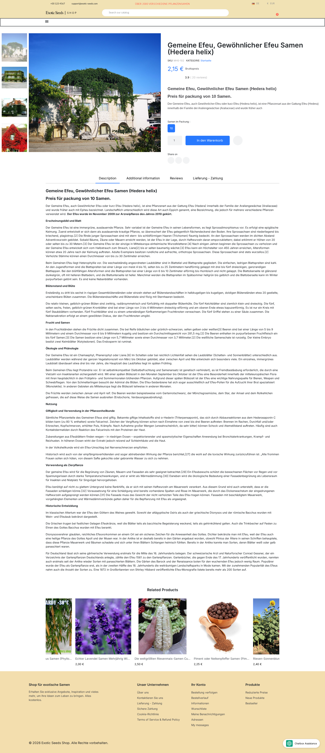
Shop (72, 12)
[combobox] (165, 12)
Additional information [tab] (143, 178)
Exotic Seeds (54, 12)
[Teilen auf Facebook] (171, 160)
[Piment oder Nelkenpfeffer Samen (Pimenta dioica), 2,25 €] (222, 632)
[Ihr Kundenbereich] (264, 13)
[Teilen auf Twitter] (178, 160)
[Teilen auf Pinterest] (186, 160)
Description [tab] (107, 178)
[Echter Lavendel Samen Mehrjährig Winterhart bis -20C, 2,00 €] (103, 632)
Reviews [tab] (176, 178)
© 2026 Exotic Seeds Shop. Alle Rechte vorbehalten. (68, 743)
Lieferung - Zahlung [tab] (208, 178)
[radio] (171, 128)
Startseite (206, 60)
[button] (275, 12)
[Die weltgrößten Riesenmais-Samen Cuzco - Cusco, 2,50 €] (162, 632)
